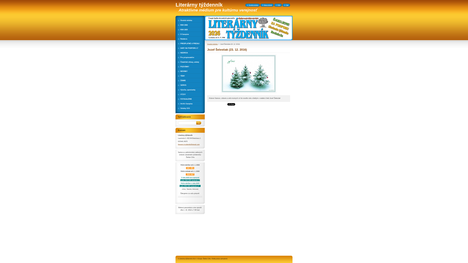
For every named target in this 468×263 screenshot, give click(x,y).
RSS (279, 5)
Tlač (287, 5)
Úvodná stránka (212, 44)
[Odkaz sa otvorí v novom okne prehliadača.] (248, 93)
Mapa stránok (268, 5)
